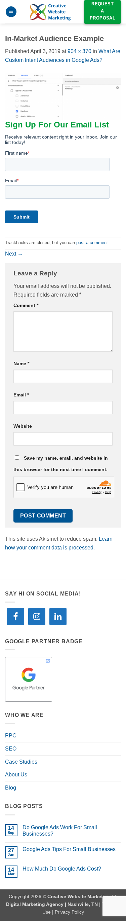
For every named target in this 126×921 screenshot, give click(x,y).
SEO (10, 749)
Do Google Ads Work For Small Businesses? (60, 830)
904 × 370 (79, 51)
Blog (10, 788)
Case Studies (21, 762)
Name (21, 363)
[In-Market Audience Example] (63, 96)
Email (21, 394)
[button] (11, 11)
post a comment (92, 242)
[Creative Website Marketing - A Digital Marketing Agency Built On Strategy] (50, 12)
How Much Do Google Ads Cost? (62, 869)
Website (22, 426)
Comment (25, 305)
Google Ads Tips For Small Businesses (69, 849)
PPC (10, 735)
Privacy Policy (69, 912)
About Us (16, 774)
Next (14, 254)
